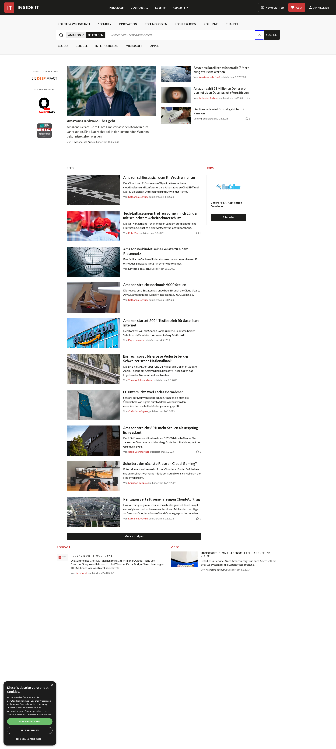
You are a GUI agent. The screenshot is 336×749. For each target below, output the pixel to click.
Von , (207, 77)
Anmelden (321, 7)
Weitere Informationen (39, 714)
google (81, 45)
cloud (63, 45)
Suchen (271, 34)
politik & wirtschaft (74, 24)
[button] (29, 739)
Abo (299, 7)
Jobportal (139, 7)
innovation (128, 24)
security (104, 24)
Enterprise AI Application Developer (226, 204)
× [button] (52, 685)
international (106, 45)
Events (160, 7)
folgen (98, 34)
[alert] (30, 713)
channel (232, 24)
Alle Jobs (228, 217)
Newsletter (274, 7)
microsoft (134, 45)
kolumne (211, 24)
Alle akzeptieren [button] (29, 721)
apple (154, 45)
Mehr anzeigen (134, 536)
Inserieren (116, 7)
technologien (156, 24)
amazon (74, 35)
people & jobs (185, 24)
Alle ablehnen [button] (30, 730)
